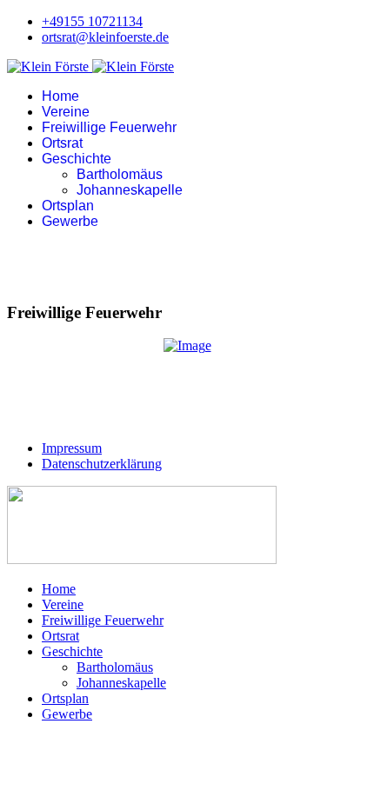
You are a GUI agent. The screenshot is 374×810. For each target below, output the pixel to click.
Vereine (66, 111)
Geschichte (76, 158)
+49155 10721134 (92, 21)
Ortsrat (62, 143)
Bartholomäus (120, 174)
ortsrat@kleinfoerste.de (105, 37)
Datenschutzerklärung (102, 463)
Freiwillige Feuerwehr (109, 127)
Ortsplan (68, 205)
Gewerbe (70, 221)
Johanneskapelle (130, 190)
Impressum (72, 448)
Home (60, 96)
